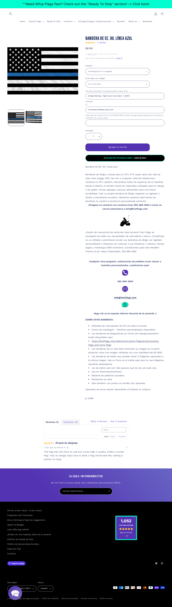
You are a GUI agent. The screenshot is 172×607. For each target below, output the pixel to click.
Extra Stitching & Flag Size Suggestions (26, 520)
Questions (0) (70, 422)
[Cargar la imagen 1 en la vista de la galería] (16, 118)
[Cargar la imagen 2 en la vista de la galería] (34, 118)
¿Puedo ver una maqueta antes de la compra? (29, 534)
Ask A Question (119, 421)
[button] (10, 14)
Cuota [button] (90, 398)
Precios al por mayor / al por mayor (24, 510)
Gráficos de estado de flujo (20, 539)
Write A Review (99, 421)
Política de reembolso (50, 599)
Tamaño (88, 66)
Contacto (11, 553)
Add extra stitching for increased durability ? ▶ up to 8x (106, 91)
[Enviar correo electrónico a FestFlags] (125, 291)
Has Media (122, 437)
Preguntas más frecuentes (20, 515)
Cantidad (89, 131)
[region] (86, 4)
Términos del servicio (89, 599)
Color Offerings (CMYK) (18, 529)
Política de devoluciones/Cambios (23, 544)
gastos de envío (92, 54)
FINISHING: (89, 102)
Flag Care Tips (14, 549)
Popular (112, 437)
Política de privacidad (69, 599)
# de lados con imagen (95, 78)
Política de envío (106, 599)
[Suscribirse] (109, 491)
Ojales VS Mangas (15, 525)
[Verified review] (68, 448)
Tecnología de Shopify (30, 599)
